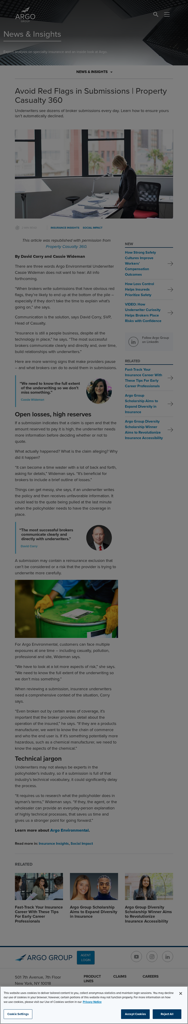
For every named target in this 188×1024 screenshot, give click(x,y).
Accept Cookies (135, 1014)
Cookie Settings (18, 1014)
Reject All (167, 1014)
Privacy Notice (92, 1002)
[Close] (181, 993)
